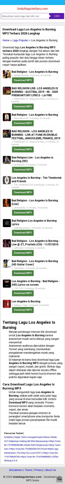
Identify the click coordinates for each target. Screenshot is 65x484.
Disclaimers (15, 470)
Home (6, 40)
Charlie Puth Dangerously (36, 445)
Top (59, 479)
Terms (28, 470)
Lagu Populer (20, 40)
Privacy (38, 470)
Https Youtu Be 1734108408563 (36, 456)
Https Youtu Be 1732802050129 (25, 449)
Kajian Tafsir (21, 437)
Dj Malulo (8, 437)
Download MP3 (23, 80)
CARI (56, 16)
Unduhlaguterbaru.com (32, 8)
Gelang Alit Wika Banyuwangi (34, 441)
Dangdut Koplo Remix (38, 437)
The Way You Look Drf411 (29, 453)
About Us (50, 470)
